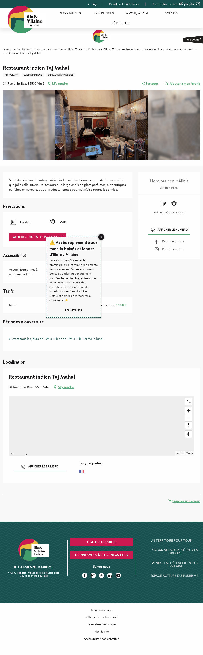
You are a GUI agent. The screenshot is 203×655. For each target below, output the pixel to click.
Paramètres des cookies (101, 624)
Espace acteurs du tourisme (174, 576)
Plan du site (101, 632)
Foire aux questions (101, 542)
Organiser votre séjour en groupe (175, 551)
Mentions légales (101, 610)
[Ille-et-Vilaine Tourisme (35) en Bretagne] (101, 36)
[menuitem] (70, 13)
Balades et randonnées (124, 4)
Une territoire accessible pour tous (174, 4)
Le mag (92, 4)
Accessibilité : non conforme (101, 639)
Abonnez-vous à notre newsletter (101, 555)
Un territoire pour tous (171, 540)
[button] (166, 83)
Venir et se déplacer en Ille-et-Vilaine (175, 564)
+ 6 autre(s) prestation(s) (169, 212)
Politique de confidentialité (101, 617)
